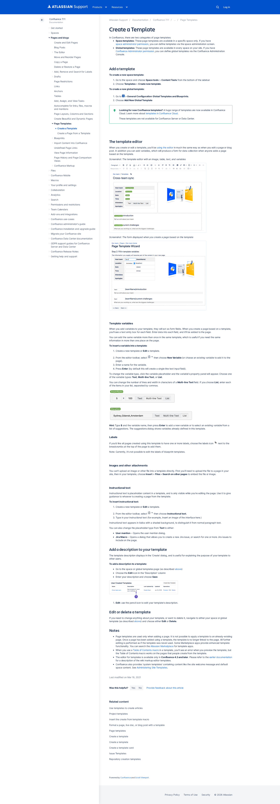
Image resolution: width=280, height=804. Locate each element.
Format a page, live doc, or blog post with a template (137, 725)
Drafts (57, 76)
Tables (57, 96)
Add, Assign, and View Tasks (69, 100)
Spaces (55, 32)
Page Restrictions (63, 81)
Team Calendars (59, 209)
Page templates (117, 730)
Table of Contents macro (146, 650)
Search (217, 7)
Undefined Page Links (65, 147)
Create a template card (121, 747)
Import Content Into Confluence (70, 143)
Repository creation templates (125, 759)
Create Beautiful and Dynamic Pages (73, 118)
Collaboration (58, 190)
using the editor (165, 147)
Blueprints (59, 138)
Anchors (58, 91)
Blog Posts (59, 47)
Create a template (118, 736)
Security (206, 794)
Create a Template (67, 128)
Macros (55, 180)
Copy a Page (61, 62)
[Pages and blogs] (175, 19)
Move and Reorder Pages (67, 57)
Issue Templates (117, 753)
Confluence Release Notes (64, 251)
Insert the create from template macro (129, 719)
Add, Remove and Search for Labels (73, 71)
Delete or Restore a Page (67, 66)
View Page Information (66, 152)
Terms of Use (190, 794)
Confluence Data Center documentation (71, 238)
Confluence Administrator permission (135, 51)
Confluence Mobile (60, 175)
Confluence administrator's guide (68, 224)
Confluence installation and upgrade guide (73, 228)
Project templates (118, 713)
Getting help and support (64, 256)
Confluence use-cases (62, 219)
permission (132, 44)
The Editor (59, 52)
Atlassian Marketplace (162, 646)
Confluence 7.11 (57, 19)
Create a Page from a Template (73, 133)
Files (53, 170)
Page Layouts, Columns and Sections (73, 113)
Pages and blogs (60, 37)
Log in (226, 7)
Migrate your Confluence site (66, 233)
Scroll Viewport (142, 777)
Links (57, 86)
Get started (57, 28)
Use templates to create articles (126, 708)
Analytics (55, 194)
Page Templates (62, 123)
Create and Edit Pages (66, 42)
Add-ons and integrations (64, 214)
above (178, 569)
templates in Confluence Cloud (162, 113)
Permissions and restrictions (65, 204)
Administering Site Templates (152, 667)
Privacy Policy (172, 794)
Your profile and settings (63, 185)
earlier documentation (220, 657)
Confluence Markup (64, 165)
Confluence (125, 777)
